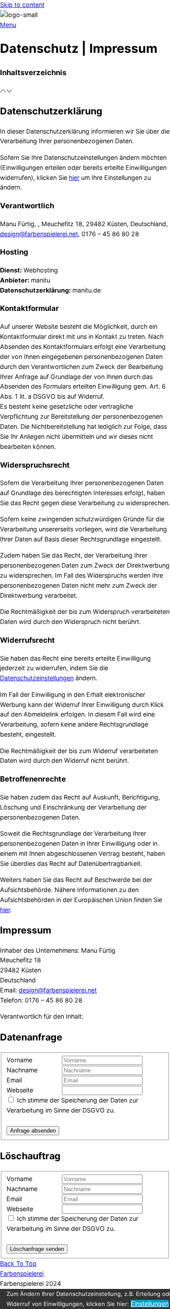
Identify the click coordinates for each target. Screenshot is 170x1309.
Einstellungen (150, 1303)
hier (74, 177)
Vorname (19, 1060)
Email (14, 1080)
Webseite (20, 1090)
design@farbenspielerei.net (39, 234)
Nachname (22, 1070)
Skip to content (22, 4)
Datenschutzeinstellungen (37, 678)
